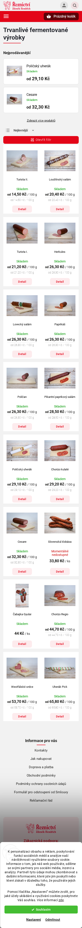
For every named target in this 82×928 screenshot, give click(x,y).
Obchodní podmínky (41, 775)
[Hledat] (75, 5)
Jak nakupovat (41, 759)
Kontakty (41, 750)
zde (61, 900)
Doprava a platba (41, 767)
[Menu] (6, 16)
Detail (22, 209)
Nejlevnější (21, 130)
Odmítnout (52, 919)
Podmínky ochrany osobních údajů (41, 784)
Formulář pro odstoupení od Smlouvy (41, 792)
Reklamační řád (41, 800)
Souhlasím (43, 909)
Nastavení (33, 920)
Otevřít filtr (43, 140)
